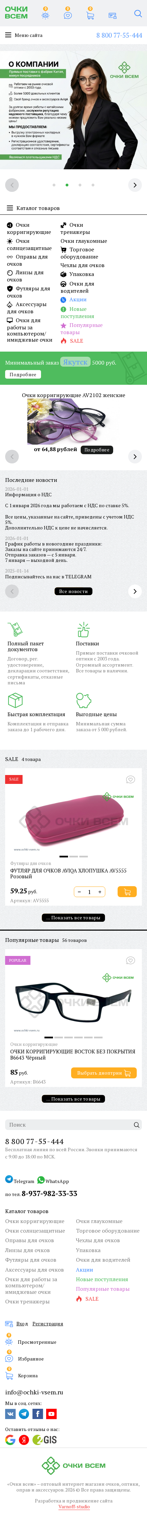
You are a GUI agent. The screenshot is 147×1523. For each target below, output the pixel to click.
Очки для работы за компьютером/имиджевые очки (29, 330)
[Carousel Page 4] (93, 185)
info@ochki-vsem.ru (34, 1392)
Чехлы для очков (83, 265)
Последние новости (31, 480)
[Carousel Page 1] (54, 185)
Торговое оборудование (79, 253)
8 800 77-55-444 (119, 35)
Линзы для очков (25, 276)
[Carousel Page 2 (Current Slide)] (67, 185)
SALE (11, 759)
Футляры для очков (28, 292)
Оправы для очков (27, 260)
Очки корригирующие (29, 228)
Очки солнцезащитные (29, 244)
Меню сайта (28, 35)
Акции (77, 299)
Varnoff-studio (74, 1506)
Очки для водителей (77, 287)
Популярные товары (82, 328)
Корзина (28, 1375)
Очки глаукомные (84, 241)
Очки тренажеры (75, 228)
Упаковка (81, 274)
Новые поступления (77, 312)
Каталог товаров (27, 1211)
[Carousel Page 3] (80, 185)
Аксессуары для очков (26, 307)
